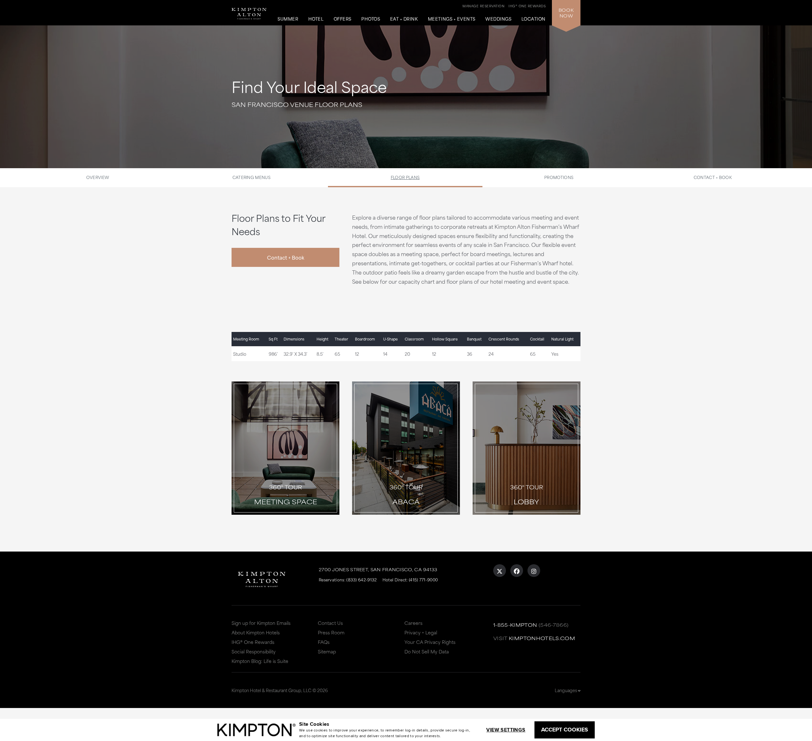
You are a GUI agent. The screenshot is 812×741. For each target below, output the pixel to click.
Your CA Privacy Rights (429, 641)
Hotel (316, 19)
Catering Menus (251, 177)
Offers (342, 19)
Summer (288, 19)
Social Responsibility (254, 651)
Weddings (498, 19)
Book (566, 13)
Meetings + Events (451, 19)
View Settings (505, 729)
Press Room (331, 632)
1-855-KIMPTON (515, 624)
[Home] (251, 11)
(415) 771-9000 (423, 579)
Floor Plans (405, 177)
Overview (97, 177)
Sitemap (327, 651)
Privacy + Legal (420, 632)
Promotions (558, 177)
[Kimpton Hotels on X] (499, 570)
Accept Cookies (564, 729)
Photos (370, 19)
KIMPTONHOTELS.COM (542, 638)
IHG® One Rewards (253, 641)
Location (533, 19)
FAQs (324, 641)
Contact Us (330, 622)
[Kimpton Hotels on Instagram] (533, 570)
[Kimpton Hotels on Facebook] (516, 570)
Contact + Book (713, 177)
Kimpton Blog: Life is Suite (260, 661)
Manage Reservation (483, 5)
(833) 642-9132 (361, 579)
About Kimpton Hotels (256, 632)
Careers (413, 622)
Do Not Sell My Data (426, 651)
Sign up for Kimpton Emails (261, 622)
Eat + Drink (404, 19)
